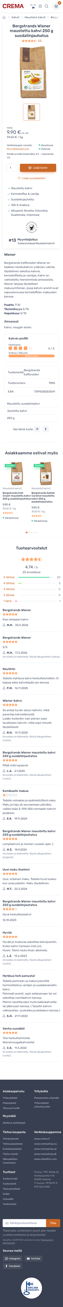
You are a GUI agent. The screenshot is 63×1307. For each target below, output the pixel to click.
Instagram (14, 1258)
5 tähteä (9, 577)
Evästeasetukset (12, 1148)
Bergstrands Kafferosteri (32, 372)
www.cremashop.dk (45, 1154)
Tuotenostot (9, 1204)
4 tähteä (9, 583)
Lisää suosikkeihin (34, 178)
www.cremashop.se (45, 1148)
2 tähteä (9, 595)
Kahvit (15, 17)
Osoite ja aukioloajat (14, 1122)
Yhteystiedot (10, 1097)
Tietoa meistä (10, 1154)
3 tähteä (9, 589)
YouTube (35, 1258)
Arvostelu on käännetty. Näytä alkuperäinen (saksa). (31, 656)
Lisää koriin (40, 167)
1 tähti (8, 601)
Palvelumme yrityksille (46, 1097)
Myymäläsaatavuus (18, 148)
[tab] (26, 533)
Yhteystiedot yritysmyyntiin (42, 1105)
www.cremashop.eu (45, 1143)
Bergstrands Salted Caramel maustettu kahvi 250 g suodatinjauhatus (43, 497)
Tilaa (53, 1223)
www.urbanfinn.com (45, 1159)
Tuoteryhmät (10, 1178)
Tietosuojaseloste (13, 1143)
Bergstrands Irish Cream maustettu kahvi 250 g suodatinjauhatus (17, 495)
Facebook (14, 1266)
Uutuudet (8, 1199)
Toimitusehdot (11, 1138)
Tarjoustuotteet (11, 1188)
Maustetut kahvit (35, 17)
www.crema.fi (42, 1138)
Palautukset (9, 1103)
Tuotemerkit (9, 1183)
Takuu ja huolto (11, 1108)
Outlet (6, 1193)
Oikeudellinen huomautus (10, 1161)
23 (39, 41)
